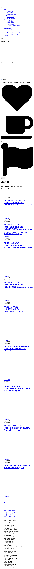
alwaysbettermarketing (9, 512)
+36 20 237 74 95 (8, 513)
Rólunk (6, 9)
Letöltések (9, 30)
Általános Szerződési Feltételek (15, 32)
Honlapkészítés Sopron (9, 510)
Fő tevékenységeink (9, 20)
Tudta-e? (9, 31)
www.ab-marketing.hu (9, 516)
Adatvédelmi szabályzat (13, 34)
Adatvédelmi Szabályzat (7, 508)
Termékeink (7, 15)
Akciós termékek (11, 18)
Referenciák (7, 27)
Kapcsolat (6, 35)
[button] (17, 515)
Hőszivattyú (10, 21)
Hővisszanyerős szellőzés (13, 25)
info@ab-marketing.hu (9, 515)
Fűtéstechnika (10, 22)
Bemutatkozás (10, 11)
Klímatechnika (10, 24)
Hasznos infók (7, 28)
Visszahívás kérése (11, 14)
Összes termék (10, 17)
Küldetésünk (10, 12)
